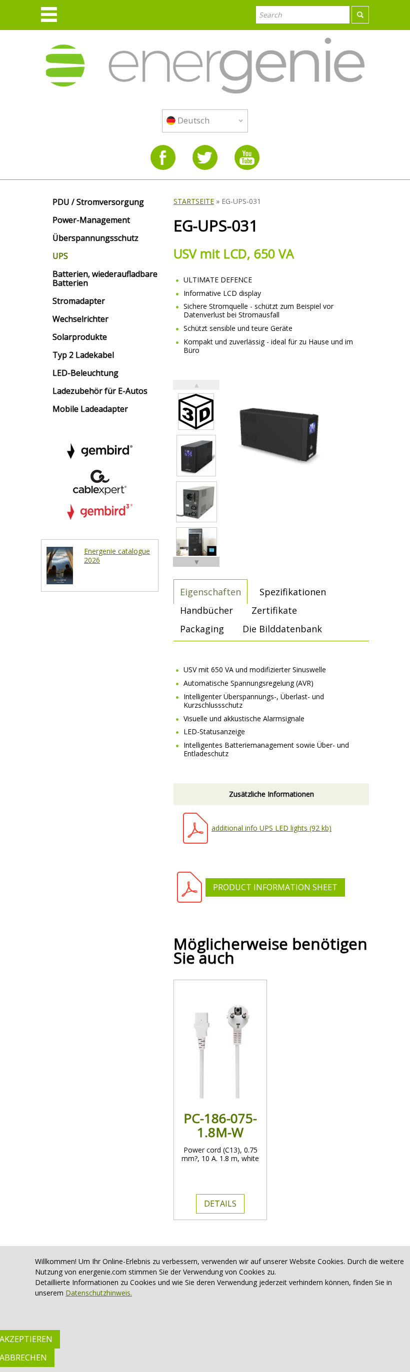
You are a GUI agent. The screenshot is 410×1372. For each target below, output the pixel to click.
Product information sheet (275, 887)
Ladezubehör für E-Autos (100, 391)
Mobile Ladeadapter (90, 409)
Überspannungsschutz (95, 238)
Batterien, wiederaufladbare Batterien (105, 278)
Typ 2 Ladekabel (83, 355)
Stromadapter (78, 301)
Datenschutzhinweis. (99, 1293)
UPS (60, 256)
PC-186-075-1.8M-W (220, 1125)
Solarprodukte (79, 337)
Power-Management (91, 220)
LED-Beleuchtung (85, 373)
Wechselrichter (80, 319)
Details (220, 1203)
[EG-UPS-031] (196, 455)
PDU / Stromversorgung (98, 202)
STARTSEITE (194, 201)
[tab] (211, 591)
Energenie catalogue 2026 (117, 555)
